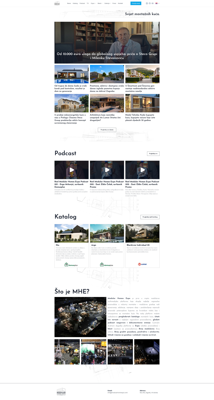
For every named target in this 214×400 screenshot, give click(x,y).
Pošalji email (136, 3)
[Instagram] (147, 3)
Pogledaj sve (153, 153)
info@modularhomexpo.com (118, 392)
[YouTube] (152, 3)
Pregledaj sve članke (107, 130)
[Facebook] (150, 3)
